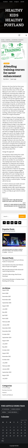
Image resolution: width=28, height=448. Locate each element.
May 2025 (4, 312)
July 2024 (4, 344)
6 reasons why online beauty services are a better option (12, 200)
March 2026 (5, 293)
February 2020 (6, 366)
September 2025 (6, 303)
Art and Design (6, 388)
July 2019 (4, 378)
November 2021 (6, 356)
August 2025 (5, 306)
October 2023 (5, 350)
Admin (7, 79)
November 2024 (6, 331)
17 (3, 433)
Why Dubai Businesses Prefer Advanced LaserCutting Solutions (12, 270)
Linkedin (22, 1)
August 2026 (5, 290)
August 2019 (5, 375)
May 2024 (4, 347)
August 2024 (5, 340)
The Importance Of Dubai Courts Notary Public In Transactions (12, 250)
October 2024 (5, 334)
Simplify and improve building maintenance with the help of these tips (15, 205)
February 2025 (6, 322)
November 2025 (6, 299)
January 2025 (5, 325)
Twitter (11, 1)
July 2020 (4, 363)
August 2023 (5, 353)
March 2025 (5, 318)
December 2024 (6, 328)
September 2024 (6, 337)
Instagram (16, 1)
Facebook (5, 1)
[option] (14, 243)
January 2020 (5, 369)
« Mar (2, 441)
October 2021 (5, 359)
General (6, 63)
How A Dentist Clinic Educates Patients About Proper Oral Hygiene (12, 265)
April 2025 (4, 315)
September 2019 (6, 372)
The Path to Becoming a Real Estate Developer (11, 275)
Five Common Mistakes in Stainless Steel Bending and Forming (13, 280)
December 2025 (6, 296)
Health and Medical (7, 395)
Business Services (7, 390)
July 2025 (4, 309)
